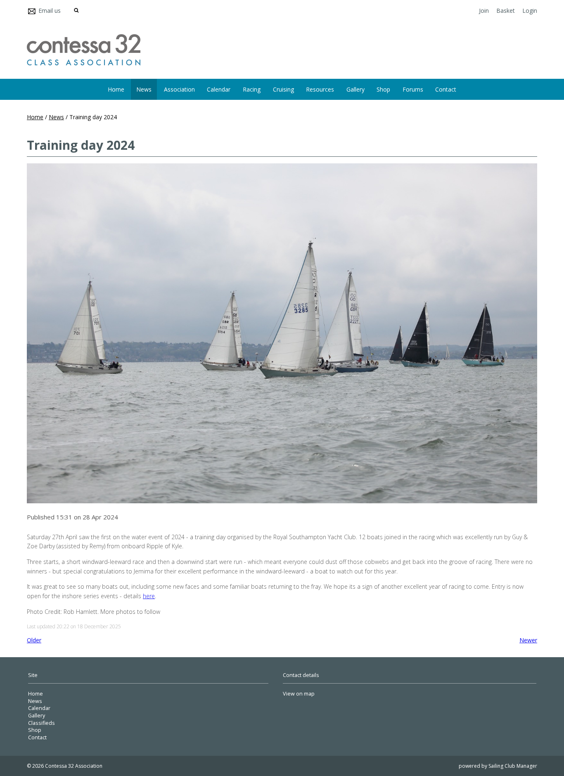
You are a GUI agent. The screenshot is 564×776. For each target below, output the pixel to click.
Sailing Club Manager (512, 765)
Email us (49, 10)
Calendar (218, 89)
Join (484, 10)
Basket (505, 10)
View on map (299, 693)
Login (529, 10)
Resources (320, 89)
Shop (383, 89)
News (144, 89)
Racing (252, 89)
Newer (528, 640)
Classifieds (41, 722)
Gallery (355, 89)
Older (34, 640)
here (149, 596)
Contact (445, 89)
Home (116, 89)
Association (179, 89)
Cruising (283, 89)
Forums (413, 89)
